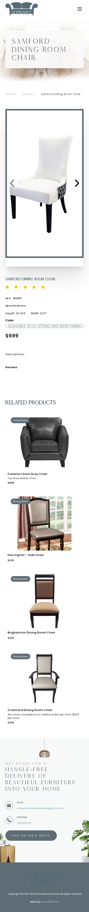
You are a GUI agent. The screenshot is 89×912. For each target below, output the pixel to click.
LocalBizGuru (50, 902)
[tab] (17, 356)
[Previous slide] (12, 183)
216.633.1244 (24, 823)
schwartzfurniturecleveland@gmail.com (40, 808)
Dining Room (20, 501)
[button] (44, 183)
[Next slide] (76, 183)
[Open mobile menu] (80, 9)
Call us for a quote (31, 835)
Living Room (20, 420)
